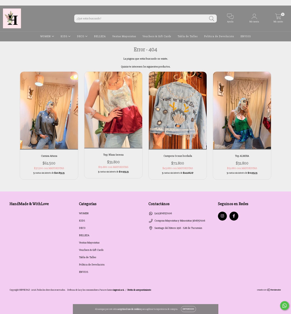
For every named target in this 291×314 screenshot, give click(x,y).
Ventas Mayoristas (124, 36)
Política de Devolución (219, 36)
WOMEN (46, 36)
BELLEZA (100, 36)
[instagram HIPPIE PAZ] (6, 2)
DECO (81, 36)
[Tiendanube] (269, 290)
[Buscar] (211, 18)
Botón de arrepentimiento (139, 289)
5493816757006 (163, 213)
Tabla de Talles (188, 36)
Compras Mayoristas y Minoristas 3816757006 (179, 220)
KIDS (64, 36)
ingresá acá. (118, 289)
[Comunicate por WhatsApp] (284, 305)
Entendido (188, 309)
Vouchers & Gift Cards (157, 36)
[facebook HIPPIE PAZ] (11, 2)
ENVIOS (246, 36)
